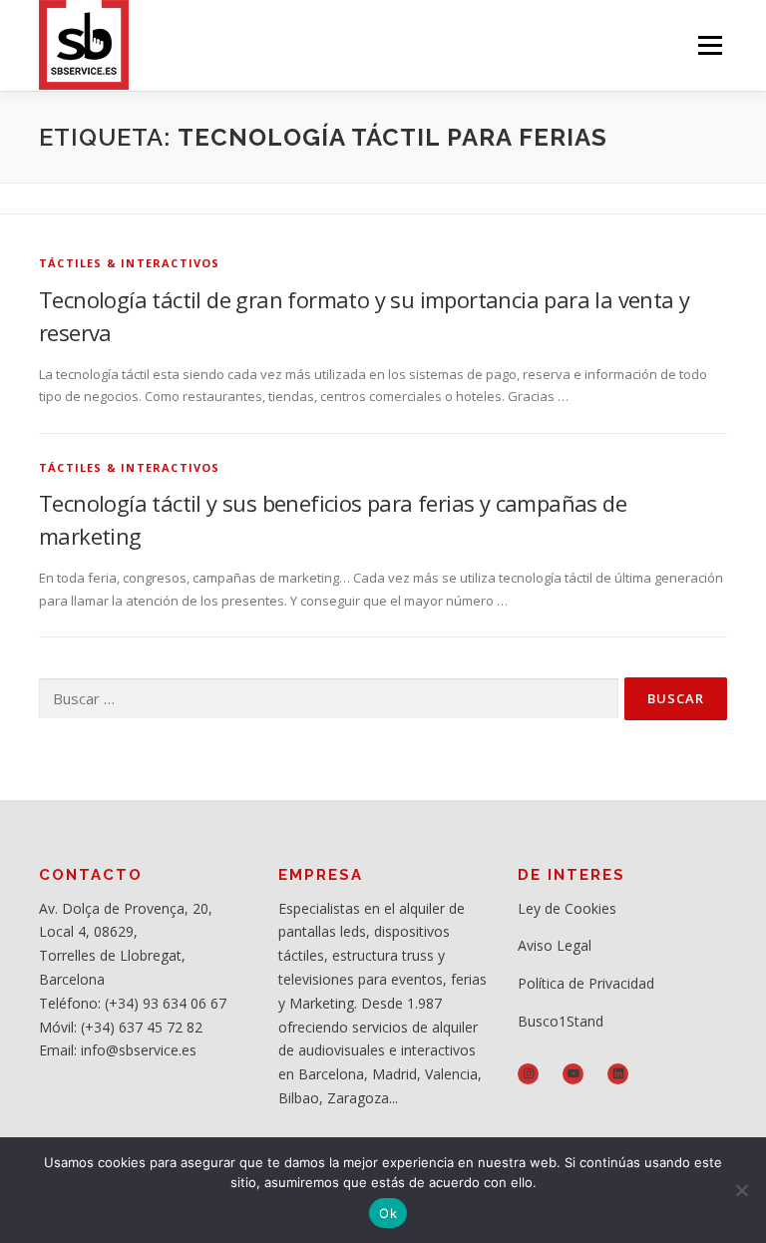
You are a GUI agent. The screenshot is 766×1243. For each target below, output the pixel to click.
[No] (741, 1190)
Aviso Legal (554, 945)
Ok (388, 1213)
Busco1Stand (560, 1021)
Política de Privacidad (586, 983)
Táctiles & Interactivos (129, 262)
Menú (709, 45)
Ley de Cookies (567, 908)
